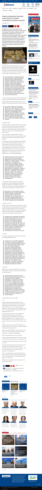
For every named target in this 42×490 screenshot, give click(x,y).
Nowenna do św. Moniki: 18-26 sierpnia (33, 37)
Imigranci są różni (4, 407)
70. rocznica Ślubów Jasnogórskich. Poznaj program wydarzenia (7, 465)
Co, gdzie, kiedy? (5, 10)
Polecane (32, 487)
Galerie (33, 0)
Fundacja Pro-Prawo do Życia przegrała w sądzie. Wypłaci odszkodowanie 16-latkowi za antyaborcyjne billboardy (33, 45)
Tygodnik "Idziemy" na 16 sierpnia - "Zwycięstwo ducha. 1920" (34, 89)
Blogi (5, 1)
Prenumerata (26, 0)
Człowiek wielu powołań (32, 94)
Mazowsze (19, 432)
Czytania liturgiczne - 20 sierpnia (33, 42)
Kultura (24, 8)
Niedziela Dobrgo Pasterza (7, 369)
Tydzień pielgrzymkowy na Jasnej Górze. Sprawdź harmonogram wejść (21, 465)
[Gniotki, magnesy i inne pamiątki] (23, 419)
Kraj (11, 432)
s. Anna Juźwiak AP (14, 369)
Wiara (7, 8)
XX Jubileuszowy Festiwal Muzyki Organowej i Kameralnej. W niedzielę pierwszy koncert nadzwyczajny (21, 453)
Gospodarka (20, 8)
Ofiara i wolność (4, 422)
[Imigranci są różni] (6, 404)
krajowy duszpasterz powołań (7, 370)
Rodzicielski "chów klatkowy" (33, 96)
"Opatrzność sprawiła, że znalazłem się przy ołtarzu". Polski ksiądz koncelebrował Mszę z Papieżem (34, 92)
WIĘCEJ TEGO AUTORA (14, 381)
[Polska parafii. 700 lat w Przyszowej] (14, 404)
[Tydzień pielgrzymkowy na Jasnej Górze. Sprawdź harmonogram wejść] (21, 463)
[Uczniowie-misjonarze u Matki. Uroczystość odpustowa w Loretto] (8, 451)
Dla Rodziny (10, 10)
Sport (27, 8)
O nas (3, 487)
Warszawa (15, 432)
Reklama (30, 0)
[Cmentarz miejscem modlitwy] (23, 386)
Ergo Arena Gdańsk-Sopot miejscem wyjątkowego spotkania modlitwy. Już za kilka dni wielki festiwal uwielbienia (21, 441)
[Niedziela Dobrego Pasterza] (6, 386)
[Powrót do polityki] (14, 419)
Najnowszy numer (10, 0)
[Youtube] (39, 484)
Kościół (4, 8)
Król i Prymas (21, 407)
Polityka (10, 8)
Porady (3, 1)
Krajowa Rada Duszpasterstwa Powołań (18, 370)
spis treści (37, 15)
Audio (36, 0)
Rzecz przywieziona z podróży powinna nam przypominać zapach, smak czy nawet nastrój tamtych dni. (22, 425)
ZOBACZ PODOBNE (6, 381)
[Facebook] (37, 484)
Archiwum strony (20, 0)
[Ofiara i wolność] (6, 419)
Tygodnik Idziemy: (4, 0)
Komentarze (31, 8)
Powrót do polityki (13, 422)
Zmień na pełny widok (32, 481)
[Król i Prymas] (23, 404)
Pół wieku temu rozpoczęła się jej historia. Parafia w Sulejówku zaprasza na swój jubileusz (8, 441)
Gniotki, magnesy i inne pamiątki (22, 422)
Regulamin (16, 487)
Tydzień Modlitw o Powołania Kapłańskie (18, 368)
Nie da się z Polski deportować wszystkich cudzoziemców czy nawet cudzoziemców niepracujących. (6, 411)
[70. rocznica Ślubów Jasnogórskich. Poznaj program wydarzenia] (8, 463)
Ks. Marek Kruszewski (30, 83)
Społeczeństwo (14, 8)
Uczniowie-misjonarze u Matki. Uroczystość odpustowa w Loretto (8, 454)
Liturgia (35, 8)
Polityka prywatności (5, 489)
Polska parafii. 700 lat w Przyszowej (14, 407)
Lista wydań (15, 0)
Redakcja (6, 487)
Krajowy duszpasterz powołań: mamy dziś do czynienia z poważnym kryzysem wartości (14, 392)
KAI (9, 375)
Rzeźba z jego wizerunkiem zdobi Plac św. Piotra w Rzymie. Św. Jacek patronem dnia (34, 40)
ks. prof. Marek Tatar (8, 368)
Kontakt (9, 487)
